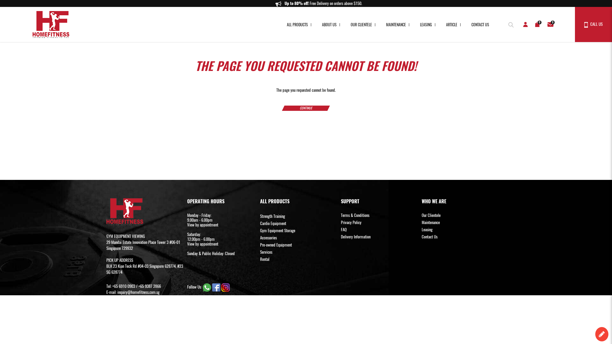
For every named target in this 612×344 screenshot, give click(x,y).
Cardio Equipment (273, 223)
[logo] (51, 24)
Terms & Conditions (355, 215)
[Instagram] (225, 287)
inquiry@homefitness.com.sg (138, 292)
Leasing (426, 24)
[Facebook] (216, 287)
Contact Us (480, 24)
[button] (510, 24)
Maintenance (396, 24)
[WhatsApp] (207, 287)
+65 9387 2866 (149, 286)
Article (451, 24)
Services (266, 252)
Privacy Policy (351, 222)
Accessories (268, 238)
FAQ (344, 229)
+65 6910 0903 (123, 286)
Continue (306, 108)
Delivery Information (356, 237)
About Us (329, 24)
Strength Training (272, 216)
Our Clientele (361, 24)
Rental (264, 259)
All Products (297, 24)
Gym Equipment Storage (277, 230)
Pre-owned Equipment (276, 245)
